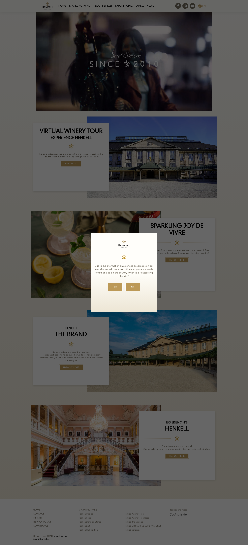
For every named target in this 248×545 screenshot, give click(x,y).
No (132, 287)
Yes (115, 287)
